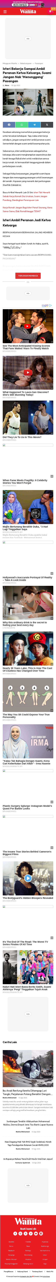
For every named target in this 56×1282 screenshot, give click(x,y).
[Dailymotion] (41, 1233)
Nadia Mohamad (9, 1098)
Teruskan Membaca (28, 276)
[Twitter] (25, 1233)
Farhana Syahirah (22, 1163)
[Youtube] (36, 1233)
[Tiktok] (31, 1233)
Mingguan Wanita (10, 63)
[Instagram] (20, 1233)
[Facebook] (15, 1233)
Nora (7, 85)
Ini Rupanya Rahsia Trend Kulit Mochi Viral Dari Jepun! (28, 1159)
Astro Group (46, 1276)
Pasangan (39, 63)
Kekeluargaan (26, 63)
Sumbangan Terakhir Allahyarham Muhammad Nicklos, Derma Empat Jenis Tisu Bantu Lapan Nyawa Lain (28, 1124)
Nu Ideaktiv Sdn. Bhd (26, 1276)
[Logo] (28, 11)
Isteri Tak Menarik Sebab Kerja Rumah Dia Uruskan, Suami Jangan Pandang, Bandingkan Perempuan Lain (26, 196)
